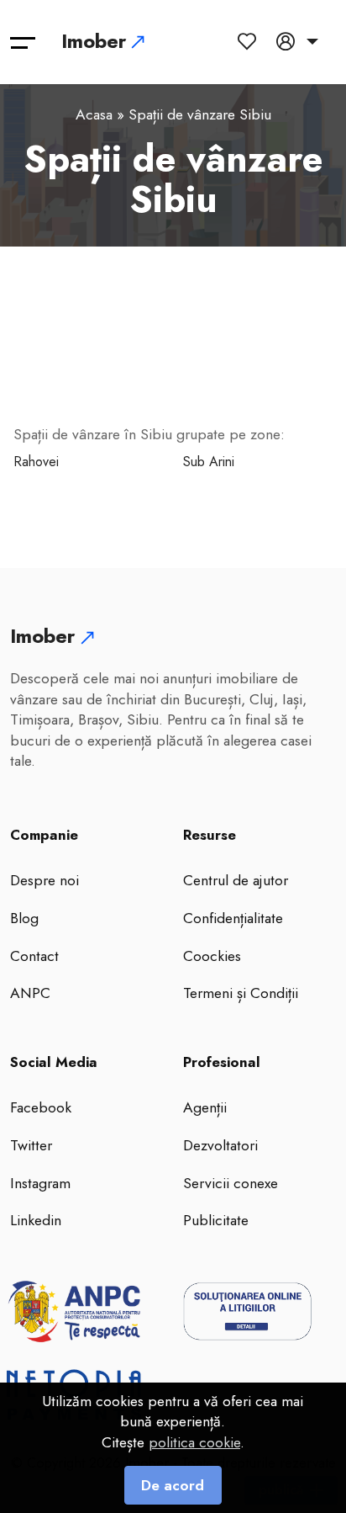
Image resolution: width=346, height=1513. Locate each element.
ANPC (30, 993)
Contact (34, 956)
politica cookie (194, 1442)
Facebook (40, 1107)
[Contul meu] (297, 41)
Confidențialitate (233, 918)
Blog (24, 918)
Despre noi (44, 880)
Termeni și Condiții (240, 993)
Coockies (212, 956)
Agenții (205, 1107)
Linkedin (35, 1220)
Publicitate (216, 1220)
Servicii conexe (230, 1183)
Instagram (40, 1183)
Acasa (94, 114)
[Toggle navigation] (23, 42)
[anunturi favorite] (250, 41)
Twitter (31, 1145)
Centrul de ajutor (235, 880)
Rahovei (36, 461)
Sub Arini (208, 461)
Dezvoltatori (220, 1145)
